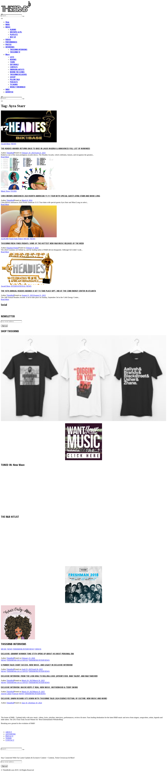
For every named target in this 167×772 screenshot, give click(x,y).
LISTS (12, 57)
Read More (5, 157)
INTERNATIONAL (18, 286)
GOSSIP (12, 77)
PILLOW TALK (15, 79)
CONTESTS (14, 67)
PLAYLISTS (14, 34)
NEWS (7, 24)
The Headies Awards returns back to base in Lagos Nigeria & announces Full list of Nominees (45, 148)
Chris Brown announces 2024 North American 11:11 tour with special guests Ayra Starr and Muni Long (50, 195)
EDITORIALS (14, 64)
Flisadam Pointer (12, 248)
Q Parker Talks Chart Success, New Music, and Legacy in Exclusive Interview (37, 664)
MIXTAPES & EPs (16, 32)
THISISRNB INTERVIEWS (18, 49)
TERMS (8, 738)
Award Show (5, 144)
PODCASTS (14, 82)
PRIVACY (9, 736)
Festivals (15, 694)
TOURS (12, 62)
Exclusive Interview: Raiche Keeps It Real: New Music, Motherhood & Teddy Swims (39, 687)
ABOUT (8, 732)
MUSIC (7, 27)
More (7, 54)
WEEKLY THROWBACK (17, 87)
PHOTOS (8, 44)
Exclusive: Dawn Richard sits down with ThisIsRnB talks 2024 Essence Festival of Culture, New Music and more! (54, 698)
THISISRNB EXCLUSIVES (18, 74)
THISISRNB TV (15, 52)
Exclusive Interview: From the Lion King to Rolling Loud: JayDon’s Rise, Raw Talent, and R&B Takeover (49, 676)
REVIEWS (13, 59)
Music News (5, 191)
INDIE (7, 89)
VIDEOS (8, 39)
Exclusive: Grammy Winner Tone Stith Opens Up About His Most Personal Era (37, 653)
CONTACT (9, 740)
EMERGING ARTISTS (17, 69)
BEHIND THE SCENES (17, 72)
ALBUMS (13, 29)
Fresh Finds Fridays (16, 239)
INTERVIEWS (9, 47)
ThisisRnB (10, 153)
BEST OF (13, 37)
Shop (7, 22)
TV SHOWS (14, 84)
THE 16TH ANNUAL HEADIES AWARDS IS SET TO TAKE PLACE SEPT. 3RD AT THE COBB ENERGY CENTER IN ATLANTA (48, 290)
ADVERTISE (9, 92)
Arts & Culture (6, 694)
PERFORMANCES (11, 42)
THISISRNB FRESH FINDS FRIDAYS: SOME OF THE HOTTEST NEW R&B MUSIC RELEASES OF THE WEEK (42, 243)
